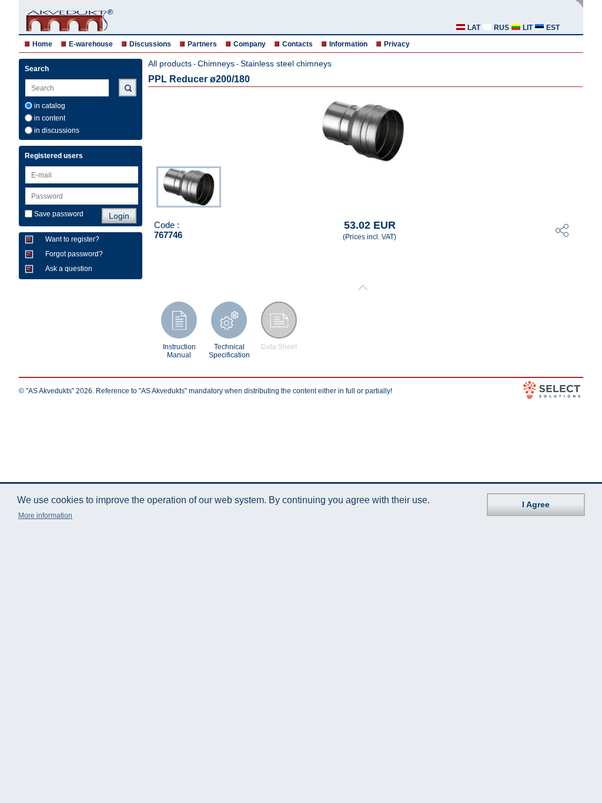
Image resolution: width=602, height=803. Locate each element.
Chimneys (216, 63)
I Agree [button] (536, 504)
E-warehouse (91, 44)
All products (170, 63)
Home (42, 44)
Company (249, 44)
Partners (202, 44)
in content (49, 118)
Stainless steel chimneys (286, 63)
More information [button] (45, 515)
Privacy (397, 44)
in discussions (56, 130)
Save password (58, 214)
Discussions (150, 44)
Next (575, 186)
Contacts (297, 44)
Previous (150, 186)
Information (348, 44)
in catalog (49, 106)
